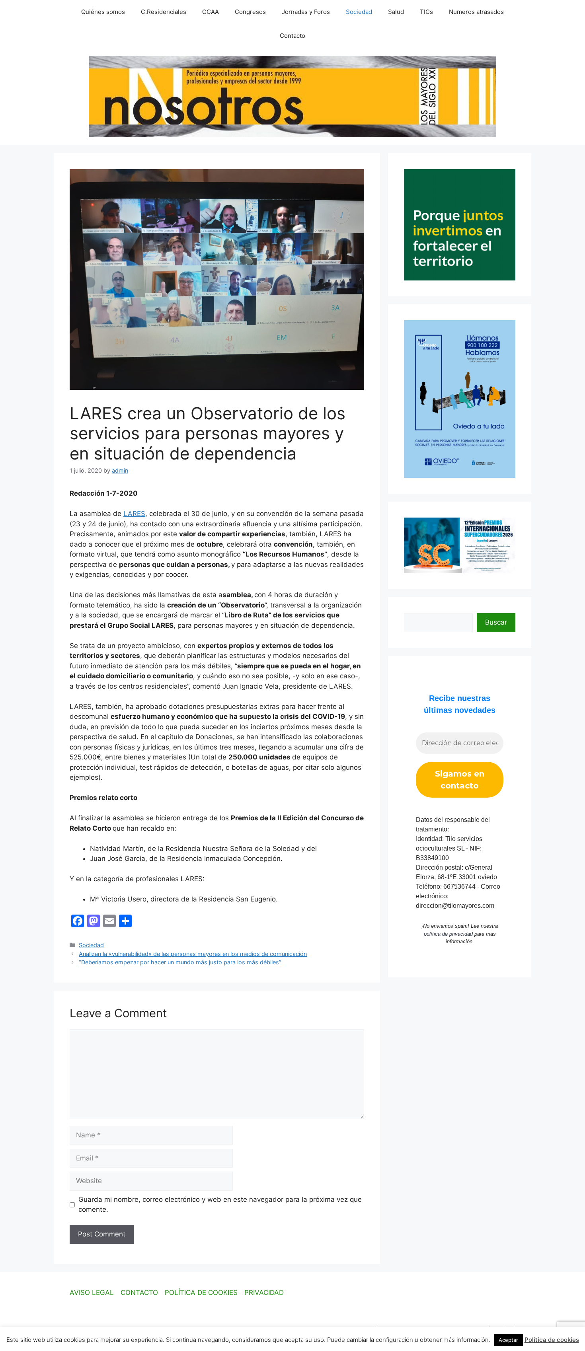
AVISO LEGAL (92, 1292)
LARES (134, 514)
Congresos (250, 12)
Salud (396, 12)
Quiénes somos (103, 12)
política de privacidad (448, 934)
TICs (426, 12)
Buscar (496, 622)
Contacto (292, 35)
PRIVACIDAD (264, 1292)
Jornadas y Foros (306, 12)
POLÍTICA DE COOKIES (201, 1292)
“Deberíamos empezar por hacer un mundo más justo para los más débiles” (180, 962)
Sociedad (359, 12)
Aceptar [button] (508, 1340)
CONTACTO (139, 1292)
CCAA (210, 12)
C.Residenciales (163, 12)
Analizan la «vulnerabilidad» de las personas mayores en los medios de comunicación (193, 953)
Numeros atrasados (476, 12)
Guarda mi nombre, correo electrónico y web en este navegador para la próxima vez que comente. (220, 1204)
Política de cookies (552, 1339)
